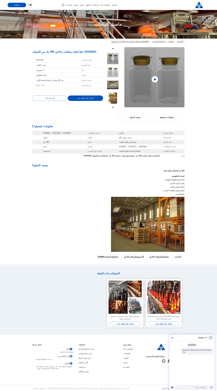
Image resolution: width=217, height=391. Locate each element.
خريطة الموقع (166, 388)
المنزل (114, 5)
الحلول (87, 5)
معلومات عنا (105, 5)
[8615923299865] (164, 361)
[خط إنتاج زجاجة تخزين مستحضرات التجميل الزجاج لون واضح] (125, 297)
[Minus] (172, 337)
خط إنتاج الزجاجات (158, 42)
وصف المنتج (135, 117)
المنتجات (95, 5)
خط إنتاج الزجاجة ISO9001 (108, 257)
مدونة (76, 5)
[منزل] (161, 350)
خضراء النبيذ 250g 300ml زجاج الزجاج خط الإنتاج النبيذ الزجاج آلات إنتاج (163, 317)
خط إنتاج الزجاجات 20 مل (159, 257)
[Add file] (211, 387)
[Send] (172, 387)
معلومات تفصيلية (167, 117)
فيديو (82, 5)
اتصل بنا (69, 5)
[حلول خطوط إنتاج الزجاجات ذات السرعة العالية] (154, 77)
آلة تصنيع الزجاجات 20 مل (134, 257)
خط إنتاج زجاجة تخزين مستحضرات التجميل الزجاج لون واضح (125, 317)
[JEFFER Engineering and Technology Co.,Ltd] (198, 5)
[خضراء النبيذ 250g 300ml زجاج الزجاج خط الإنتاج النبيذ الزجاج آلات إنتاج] (163, 297)
